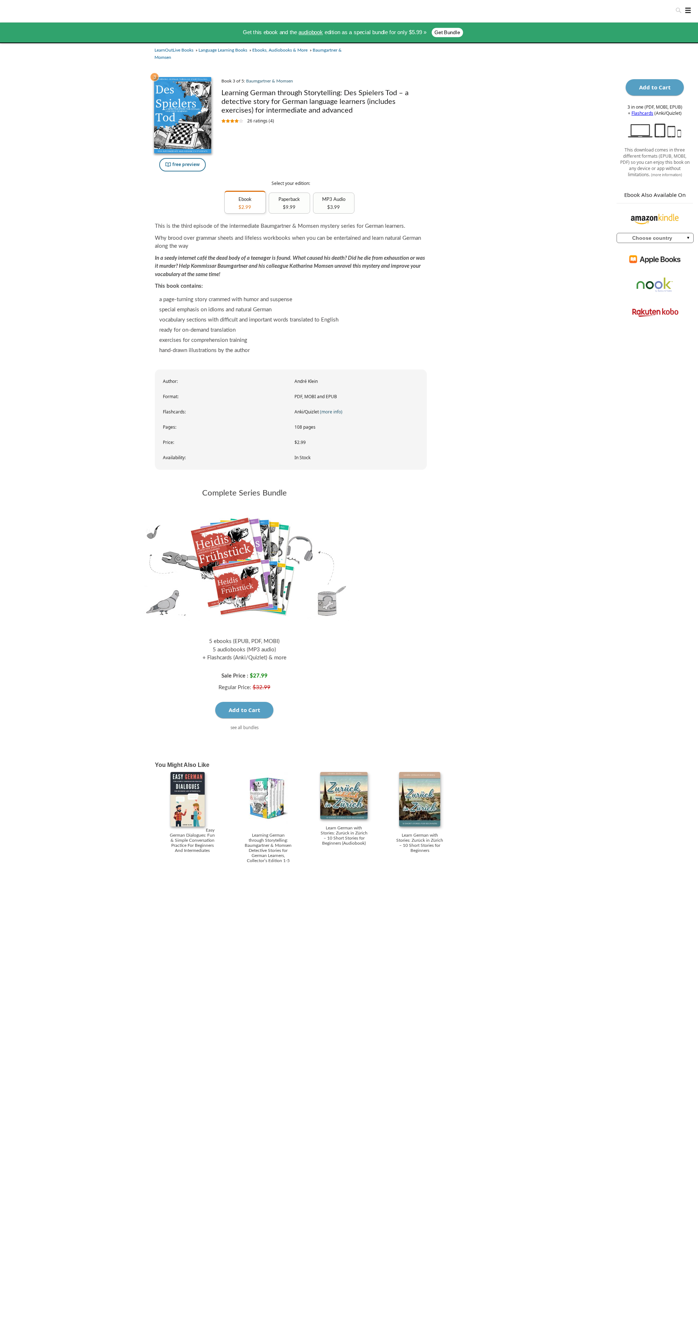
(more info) (331, 412)
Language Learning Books (222, 50)
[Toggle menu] (686, 10)
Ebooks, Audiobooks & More (280, 50)
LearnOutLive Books (174, 50)
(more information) (666, 175)
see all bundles (244, 727)
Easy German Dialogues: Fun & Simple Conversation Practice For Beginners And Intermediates (192, 840)
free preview (185, 164)
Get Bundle (447, 32)
